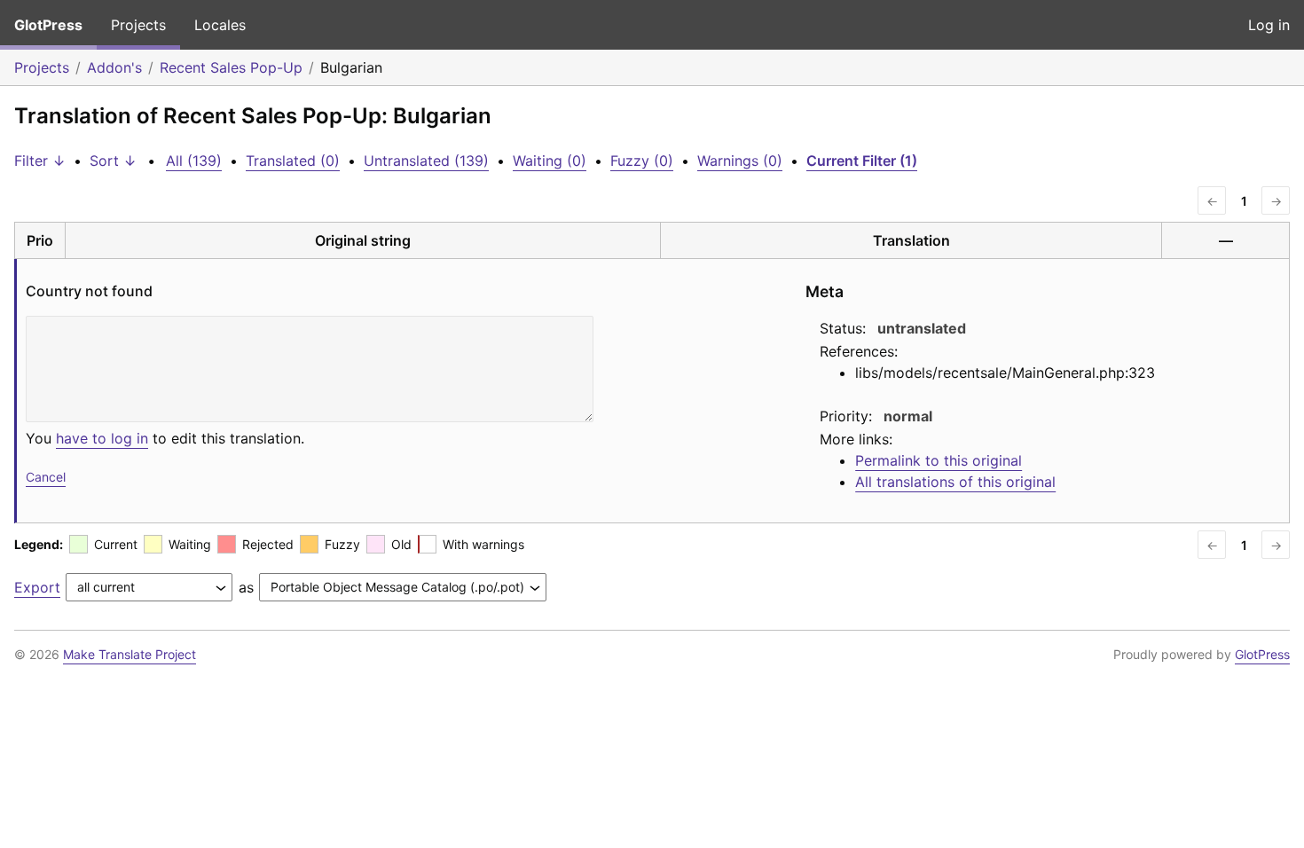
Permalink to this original (938, 460)
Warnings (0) (739, 160)
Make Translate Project (129, 654)
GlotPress (48, 25)
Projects (138, 25)
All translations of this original (955, 482)
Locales (220, 25)
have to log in (102, 438)
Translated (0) (293, 160)
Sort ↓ (113, 160)
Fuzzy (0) (641, 160)
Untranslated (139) (426, 160)
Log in (1269, 25)
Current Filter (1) (861, 160)
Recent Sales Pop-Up (231, 67)
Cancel (46, 476)
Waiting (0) (549, 160)
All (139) (194, 160)
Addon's (114, 67)
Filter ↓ (40, 160)
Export (37, 587)
